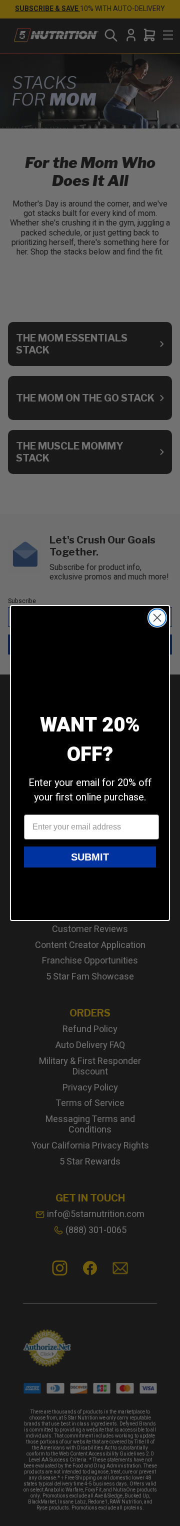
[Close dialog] (157, 617)
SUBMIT (90, 857)
